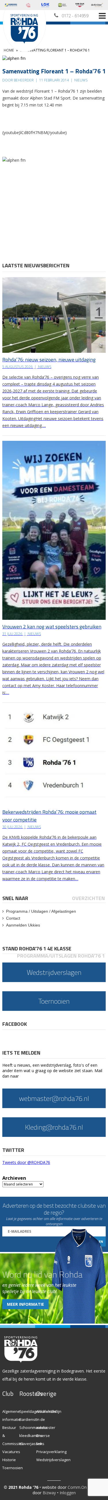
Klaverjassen (30, 1443)
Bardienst (27, 1419)
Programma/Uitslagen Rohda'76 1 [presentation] (61, 956)
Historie (9, 1459)
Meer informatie (25, 1304)
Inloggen (68, 1492)
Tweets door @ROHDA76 (26, 1162)
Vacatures (11, 1451)
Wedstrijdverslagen (53, 1459)
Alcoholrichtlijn (48, 1411)
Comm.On (77, 1487)
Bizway (49, 1492)
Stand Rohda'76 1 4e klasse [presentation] (36, 948)
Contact (13, 918)
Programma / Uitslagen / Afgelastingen (41, 911)
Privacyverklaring (51, 1451)
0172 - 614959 (75, 15)
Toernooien (12, 1467)
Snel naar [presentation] (15, 898)
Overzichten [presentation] (88, 898)
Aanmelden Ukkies (23, 925)
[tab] (15, 898)
